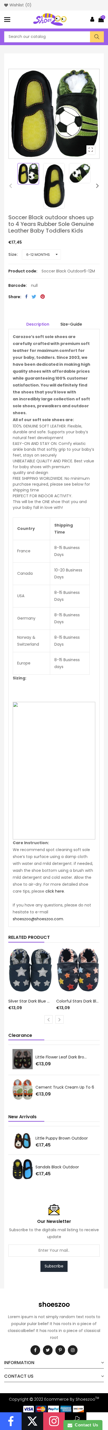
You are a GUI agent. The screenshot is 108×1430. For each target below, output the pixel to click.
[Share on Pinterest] (42, 296)
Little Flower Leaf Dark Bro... (61, 1057)
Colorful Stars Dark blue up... (78, 1001)
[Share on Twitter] (34, 296)
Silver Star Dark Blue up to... (30, 1001)
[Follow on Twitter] (32, 1421)
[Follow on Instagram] (54, 1421)
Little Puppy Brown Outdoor (61, 1138)
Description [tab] (37, 324)
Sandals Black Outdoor (57, 1167)
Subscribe (54, 1266)
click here (54, 891)
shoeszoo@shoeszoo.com (38, 919)
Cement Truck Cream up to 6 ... (66, 1087)
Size (12, 254)
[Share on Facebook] (26, 296)
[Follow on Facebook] (11, 1421)
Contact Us (85, 1425)
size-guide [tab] (71, 324)
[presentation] (10, 186)
